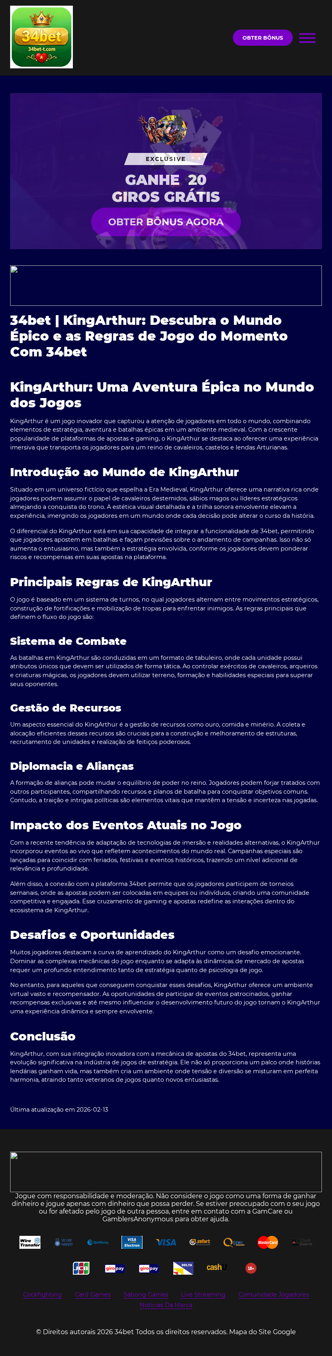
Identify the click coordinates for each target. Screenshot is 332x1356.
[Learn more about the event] (166, 285)
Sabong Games (145, 1294)
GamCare (267, 1211)
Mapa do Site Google (262, 1332)
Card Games (93, 1294)
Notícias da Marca (166, 1305)
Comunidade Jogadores (273, 1294)
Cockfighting (42, 1294)
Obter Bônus (263, 38)
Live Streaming (203, 1294)
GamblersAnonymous (137, 1219)
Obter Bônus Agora (165, 222)
